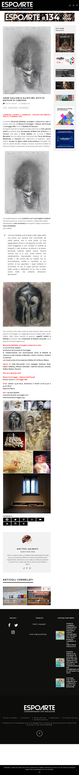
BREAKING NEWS (13, 107)
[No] (77, 770)
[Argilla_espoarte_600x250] (65, 64)
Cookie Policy (41, 719)
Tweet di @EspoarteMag (38, 634)
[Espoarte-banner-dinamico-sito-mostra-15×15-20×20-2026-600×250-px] (65, 101)
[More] (24, 524)
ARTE (5, 107)
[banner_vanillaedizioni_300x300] (65, 124)
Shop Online (40, 718)
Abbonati (54, 718)
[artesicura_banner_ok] (65, 89)
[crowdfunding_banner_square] (65, 148)
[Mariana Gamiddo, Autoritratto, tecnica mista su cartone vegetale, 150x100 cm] (38, 431)
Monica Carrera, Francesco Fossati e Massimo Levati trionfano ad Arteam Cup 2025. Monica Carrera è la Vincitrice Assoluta (71, 635)
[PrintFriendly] (15, 524)
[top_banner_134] (39, 14)
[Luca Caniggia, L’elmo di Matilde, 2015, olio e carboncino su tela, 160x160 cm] (27, 304)
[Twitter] (15, 519)
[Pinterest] (24, 519)
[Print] (7, 524)
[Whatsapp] (32, 519)
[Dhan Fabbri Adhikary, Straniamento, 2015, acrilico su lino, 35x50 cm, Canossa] (17, 405)
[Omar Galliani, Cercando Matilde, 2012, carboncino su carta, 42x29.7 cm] (27, 182)
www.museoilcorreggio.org (13, 397)
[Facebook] (7, 519)
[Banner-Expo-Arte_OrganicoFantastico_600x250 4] (65, 76)
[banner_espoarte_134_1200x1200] (65, 52)
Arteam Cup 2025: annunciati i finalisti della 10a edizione (71, 682)
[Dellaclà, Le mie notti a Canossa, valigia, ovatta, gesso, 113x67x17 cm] (14, 441)
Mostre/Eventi (23, 107)
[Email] (40, 519)
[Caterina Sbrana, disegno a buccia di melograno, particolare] (18, 462)
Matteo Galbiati (11, 103)
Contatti (25, 718)
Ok (39, 772)
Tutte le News (10, 718)
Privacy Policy (70, 718)
